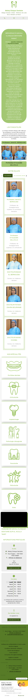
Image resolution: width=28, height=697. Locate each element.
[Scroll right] (26, 176)
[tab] (8, 175)
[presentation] (8, 175)
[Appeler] (4, 18)
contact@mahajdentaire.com (15, 634)
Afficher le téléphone (15, 557)
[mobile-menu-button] (23, 18)
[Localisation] (14, 18)
